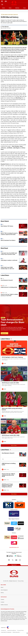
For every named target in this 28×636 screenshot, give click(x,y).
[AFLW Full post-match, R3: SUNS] (14, 378)
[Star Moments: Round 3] (14, 280)
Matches (17, 7)
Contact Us (3, 630)
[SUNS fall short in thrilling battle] (14, 287)
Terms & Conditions (11, 630)
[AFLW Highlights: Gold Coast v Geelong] (14, 353)
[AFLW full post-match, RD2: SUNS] (14, 431)
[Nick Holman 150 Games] (14, 226)
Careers (2, 599)
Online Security (16, 632)
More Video (14, 445)
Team (24, 7)
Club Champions (4, 589)
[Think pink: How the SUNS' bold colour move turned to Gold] (14, 253)
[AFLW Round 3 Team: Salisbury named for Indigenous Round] (14, 487)
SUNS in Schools (4, 604)
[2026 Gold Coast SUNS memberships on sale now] (14, 267)
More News (14, 494)
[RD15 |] (14, 233)
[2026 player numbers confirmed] (14, 260)
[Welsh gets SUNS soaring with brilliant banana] (14, 405)
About (2, 587)
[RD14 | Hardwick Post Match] (14, 240)
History (2, 592)
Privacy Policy (21, 580)
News (3, 7)
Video (10, 7)
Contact (2, 602)
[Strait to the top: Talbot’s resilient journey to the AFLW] (14, 294)
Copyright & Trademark (6, 632)
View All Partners (13, 547)
